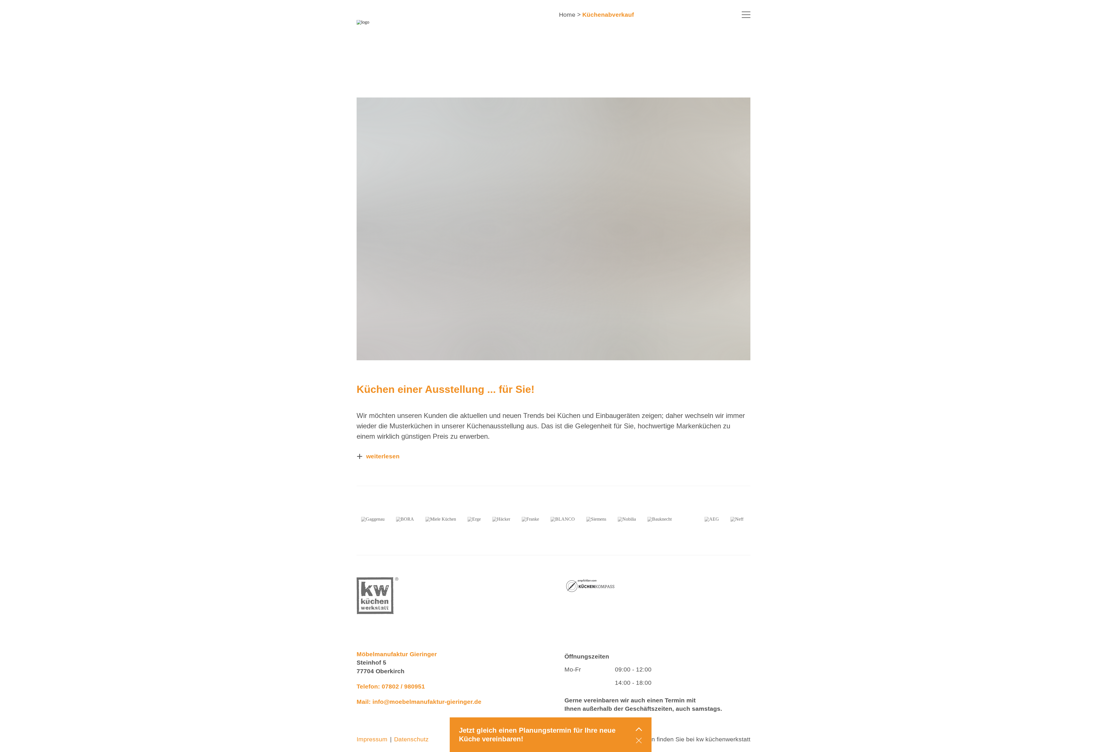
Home (567, 14)
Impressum (372, 739)
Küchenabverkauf (608, 14)
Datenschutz (411, 739)
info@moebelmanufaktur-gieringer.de (426, 701)
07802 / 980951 (403, 686)
